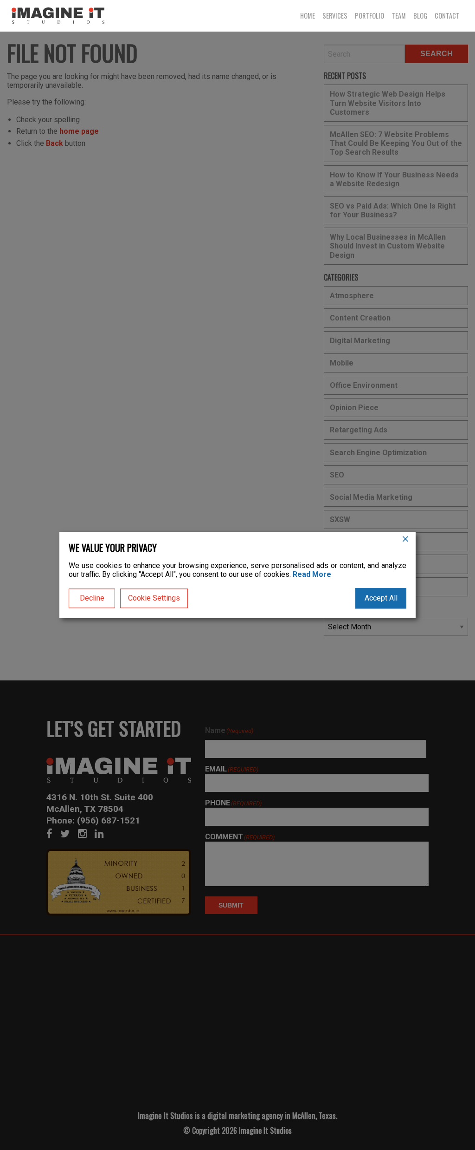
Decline (92, 598)
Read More (312, 574)
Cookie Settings (154, 598)
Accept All (381, 598)
